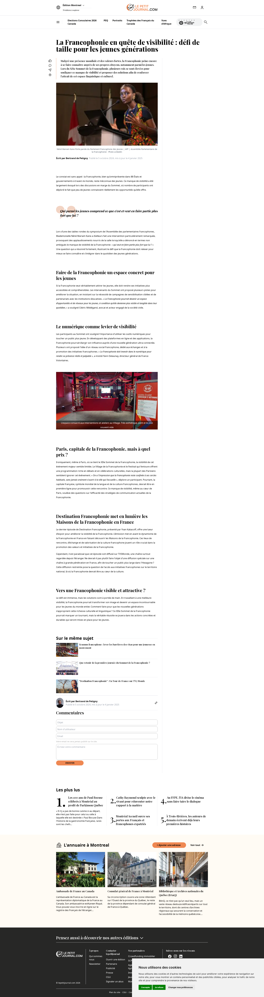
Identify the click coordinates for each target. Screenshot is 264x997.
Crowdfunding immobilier (141, 956)
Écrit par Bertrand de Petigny (72, 158)
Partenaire (111, 963)
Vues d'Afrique (166, 22)
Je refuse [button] (159, 987)
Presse (109, 972)
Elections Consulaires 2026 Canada (82, 22)
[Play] (198, 22)
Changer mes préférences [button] (180, 987)
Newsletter (95, 963)
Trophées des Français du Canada (140, 22)
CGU (108, 977)
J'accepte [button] (145, 987)
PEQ (106, 20)
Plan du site (115, 992)
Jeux (130, 977)
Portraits (117, 20)
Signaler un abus (114, 981)
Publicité (110, 968)
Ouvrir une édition (115, 959)
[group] (199, 21)
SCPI (130, 960)
